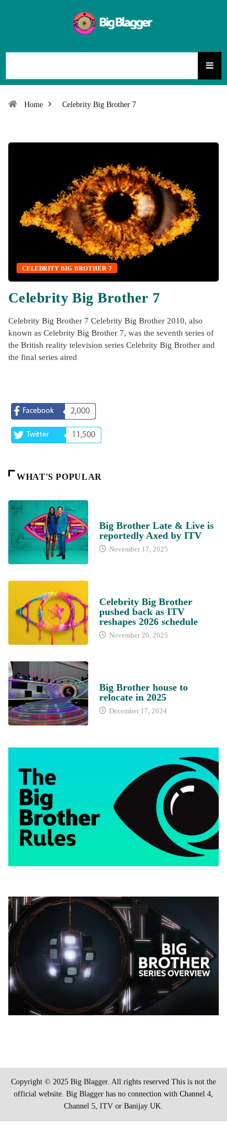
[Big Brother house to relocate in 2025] (48, 693)
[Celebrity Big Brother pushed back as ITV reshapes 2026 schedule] (48, 613)
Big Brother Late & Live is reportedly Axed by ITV (156, 530)
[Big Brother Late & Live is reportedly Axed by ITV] (48, 532)
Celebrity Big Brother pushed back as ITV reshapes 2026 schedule (148, 611)
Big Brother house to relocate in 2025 (143, 692)
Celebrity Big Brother (141, 591)
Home (33, 104)
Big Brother (122, 515)
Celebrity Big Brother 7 (99, 104)
